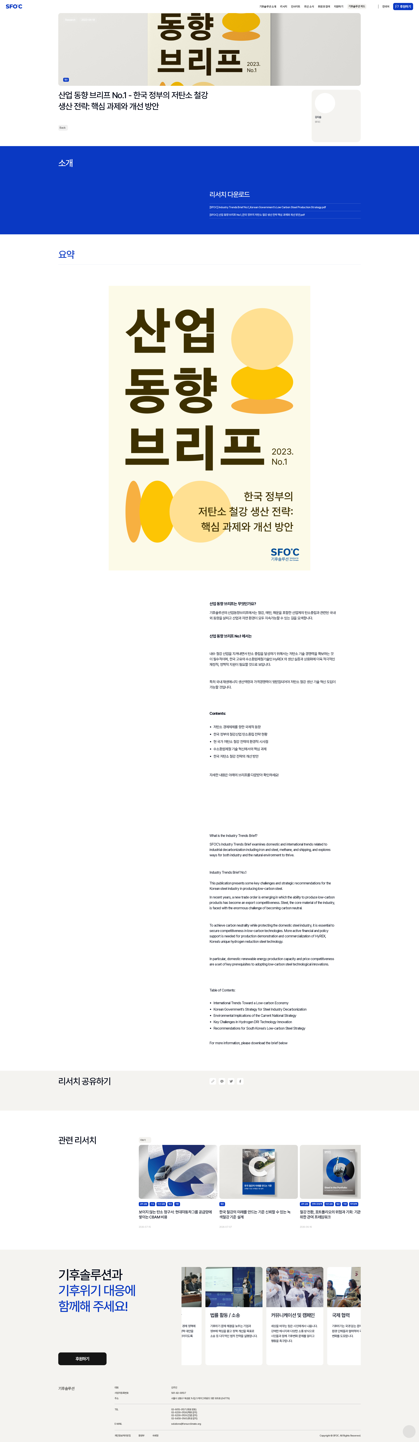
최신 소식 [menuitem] (309, 6)
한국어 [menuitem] (385, 6)
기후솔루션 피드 (356, 6)
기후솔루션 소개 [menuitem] (267, 6)
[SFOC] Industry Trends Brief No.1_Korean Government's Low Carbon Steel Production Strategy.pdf (268, 207)
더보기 (143, 1140)
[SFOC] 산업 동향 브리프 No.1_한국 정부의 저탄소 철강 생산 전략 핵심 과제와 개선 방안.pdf (257, 214)
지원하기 (338, 6)
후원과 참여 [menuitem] (324, 6)
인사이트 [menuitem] (295, 6)
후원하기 (405, 6)
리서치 (283, 6)
